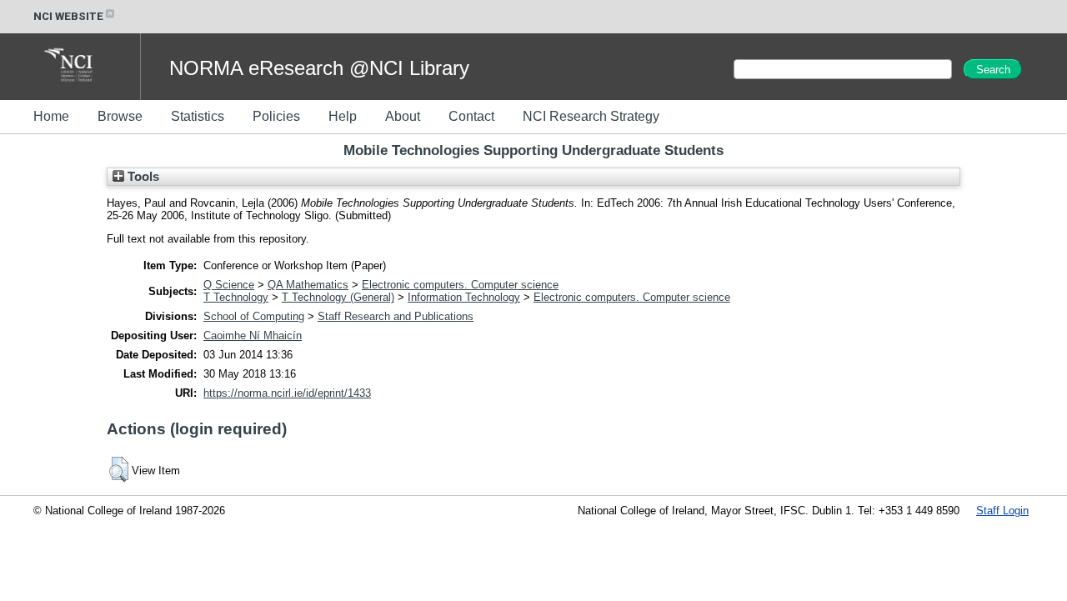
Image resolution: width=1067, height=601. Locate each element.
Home (51, 116)
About (402, 116)
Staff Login (1002, 510)
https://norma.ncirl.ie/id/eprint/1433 (287, 393)
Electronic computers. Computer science (460, 284)
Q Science (228, 284)
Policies (276, 116)
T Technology (235, 297)
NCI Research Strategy (591, 116)
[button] (118, 469)
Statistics (197, 116)
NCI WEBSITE (68, 16)
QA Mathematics (308, 284)
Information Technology (464, 297)
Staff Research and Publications (395, 316)
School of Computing (253, 316)
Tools (141, 176)
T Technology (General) (338, 297)
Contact (471, 116)
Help (342, 116)
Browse (120, 116)
